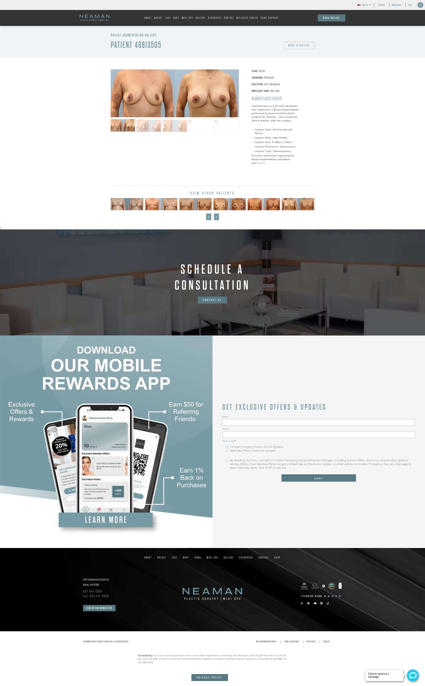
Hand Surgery (270, 18)
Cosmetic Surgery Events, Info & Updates (257, 446)
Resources (215, 18)
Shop (410, 5)
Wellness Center (247, 18)
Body (176, 18)
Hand (198, 557)
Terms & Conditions (291, 641)
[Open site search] (420, 5)
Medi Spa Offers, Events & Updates (253, 450)
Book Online (396, 5)
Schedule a (213, 277)
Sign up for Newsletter (99, 608)
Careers (326, 641)
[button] (233, 96)
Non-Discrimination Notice (266, 641)
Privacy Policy (210, 677)
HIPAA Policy (311, 641)
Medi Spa (187, 18)
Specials (381, 5)
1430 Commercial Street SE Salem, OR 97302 (96, 582)
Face (168, 18)
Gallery (201, 18)
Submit (318, 478)
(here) (261, 163)
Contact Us (212, 300)
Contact (229, 18)
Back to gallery (299, 45)
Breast (158, 18)
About (148, 18)
